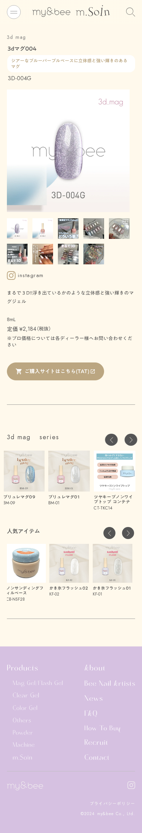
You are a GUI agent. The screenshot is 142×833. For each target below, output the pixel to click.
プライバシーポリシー (112, 803)
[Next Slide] (130, 440)
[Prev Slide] (111, 440)
